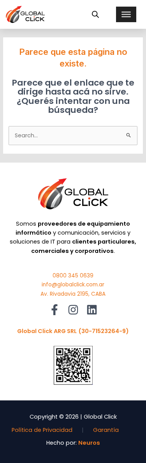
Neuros (89, 443)
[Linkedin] (91, 309)
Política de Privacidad (42, 430)
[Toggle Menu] (126, 14)
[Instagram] (73, 309)
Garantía (106, 430)
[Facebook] (54, 309)
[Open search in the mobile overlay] (95, 14)
